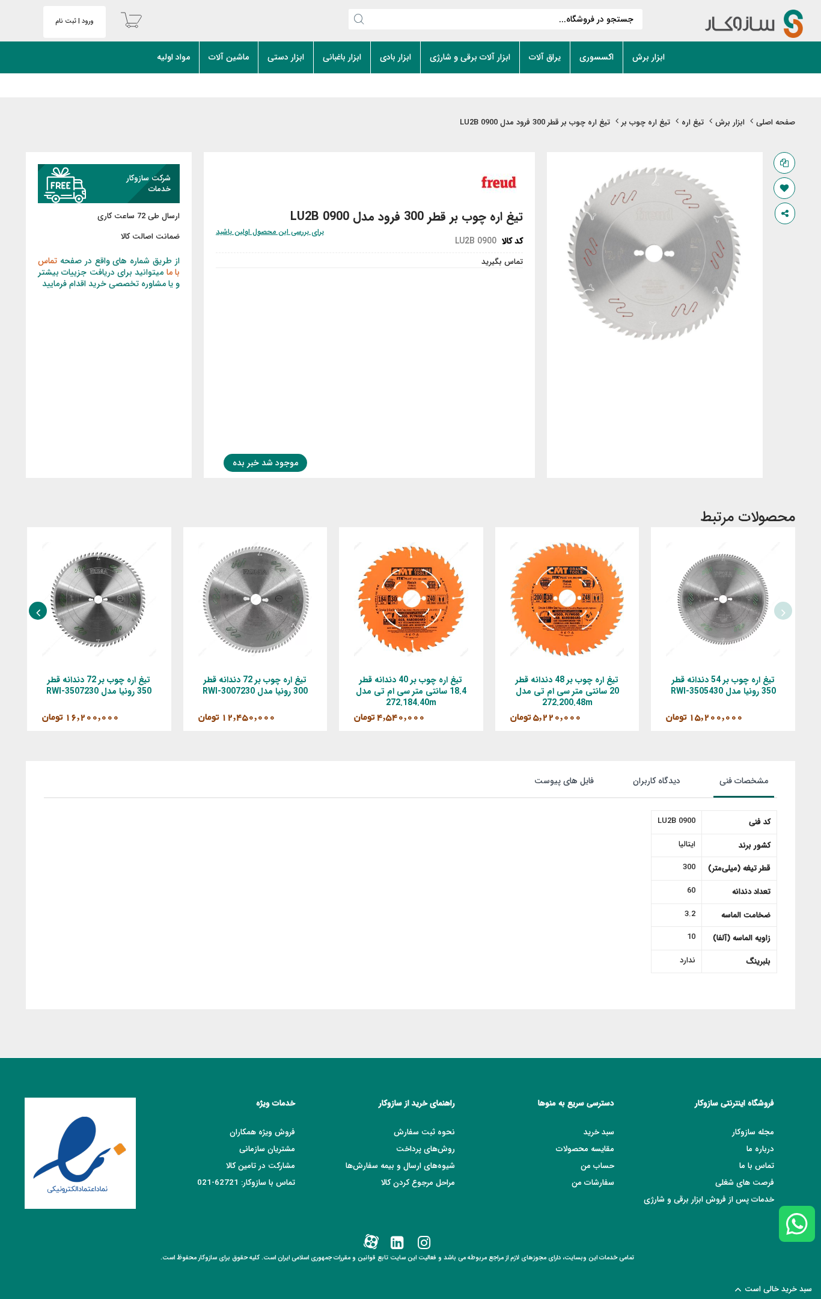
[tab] (731, 784)
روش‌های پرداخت (425, 1149)
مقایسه (784, 163)
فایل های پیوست (564, 780)
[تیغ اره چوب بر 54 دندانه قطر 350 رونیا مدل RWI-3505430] (723, 547)
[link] (422, 1243)
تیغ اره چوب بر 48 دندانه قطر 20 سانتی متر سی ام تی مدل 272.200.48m (567, 691)
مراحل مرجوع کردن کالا (418, 1182)
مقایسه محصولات (585, 1149)
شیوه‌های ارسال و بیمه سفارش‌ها (400, 1166)
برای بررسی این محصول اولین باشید (270, 231)
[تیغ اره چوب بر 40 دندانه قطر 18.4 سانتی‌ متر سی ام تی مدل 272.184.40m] (411, 547)
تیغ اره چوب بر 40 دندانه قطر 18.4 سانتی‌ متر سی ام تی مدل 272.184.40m (411, 691)
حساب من (597, 1166)
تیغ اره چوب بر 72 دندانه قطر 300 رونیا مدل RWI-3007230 (255, 685)
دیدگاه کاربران (656, 780)
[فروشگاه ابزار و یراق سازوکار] (744, 24)
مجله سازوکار (753, 1132)
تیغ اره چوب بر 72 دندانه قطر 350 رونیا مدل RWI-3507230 (98, 685)
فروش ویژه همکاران (262, 1132)
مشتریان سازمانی (267, 1149)
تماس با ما (756, 1166)
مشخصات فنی (743, 780)
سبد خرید (599, 1132)
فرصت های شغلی (744, 1182)
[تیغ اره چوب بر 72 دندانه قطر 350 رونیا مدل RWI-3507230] (99, 547)
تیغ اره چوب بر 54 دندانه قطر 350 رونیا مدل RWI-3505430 (723, 685)
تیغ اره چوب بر (645, 122)
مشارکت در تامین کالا (260, 1166)
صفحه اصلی (775, 122)
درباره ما (760, 1149)
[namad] (80, 1153)
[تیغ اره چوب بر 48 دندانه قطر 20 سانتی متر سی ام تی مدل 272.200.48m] (567, 547)
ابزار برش (730, 122)
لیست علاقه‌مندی (784, 188)
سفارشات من (593, 1182)
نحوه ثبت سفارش (424, 1132)
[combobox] (495, 19)
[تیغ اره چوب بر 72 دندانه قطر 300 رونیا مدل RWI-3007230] (255, 547)
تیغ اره (693, 122)
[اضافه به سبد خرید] (754, 613)
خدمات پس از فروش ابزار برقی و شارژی (709, 1199)
